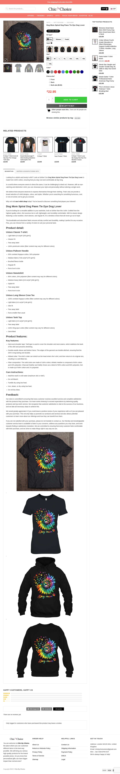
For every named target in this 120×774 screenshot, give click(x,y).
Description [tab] (9, 171)
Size (48, 54)
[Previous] (6, 41)
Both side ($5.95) (56, 85)
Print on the (50, 76)
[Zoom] (6, 60)
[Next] (40, 41)
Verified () (47, 709)
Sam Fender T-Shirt (61, 156)
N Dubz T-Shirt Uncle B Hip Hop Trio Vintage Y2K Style (10, 157)
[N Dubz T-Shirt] (45, 144)
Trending (40, 15)
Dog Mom (70, 22)
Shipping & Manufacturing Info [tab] (28, 171)
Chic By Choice (23, 743)
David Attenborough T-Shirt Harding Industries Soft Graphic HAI (27, 157)
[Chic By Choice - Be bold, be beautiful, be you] (60, 8)
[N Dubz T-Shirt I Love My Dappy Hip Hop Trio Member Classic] (79, 144)
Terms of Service (38, 756)
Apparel (30, 15)
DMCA (63, 756)
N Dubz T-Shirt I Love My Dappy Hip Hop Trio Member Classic (79, 157)
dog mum (77, 118)
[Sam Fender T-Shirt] (62, 144)
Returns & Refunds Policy (41, 748)
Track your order (70, 15)
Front (52, 79)
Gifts (57, 15)
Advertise (83, 15)
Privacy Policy (37, 752)
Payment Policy (66, 752)
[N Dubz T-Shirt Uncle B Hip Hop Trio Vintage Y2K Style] (11, 144)
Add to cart (71, 100)
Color (48, 67)
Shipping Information (68, 748)
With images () (34, 709)
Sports (50, 15)
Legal (63, 759)
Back (52, 82)
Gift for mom (58, 22)
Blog (91, 15)
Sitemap (35, 759)
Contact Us (65, 745)
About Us (35, 745)
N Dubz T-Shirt (42, 156)
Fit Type (49, 35)
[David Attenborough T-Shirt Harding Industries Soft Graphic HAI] (28, 144)
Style (49, 43)
